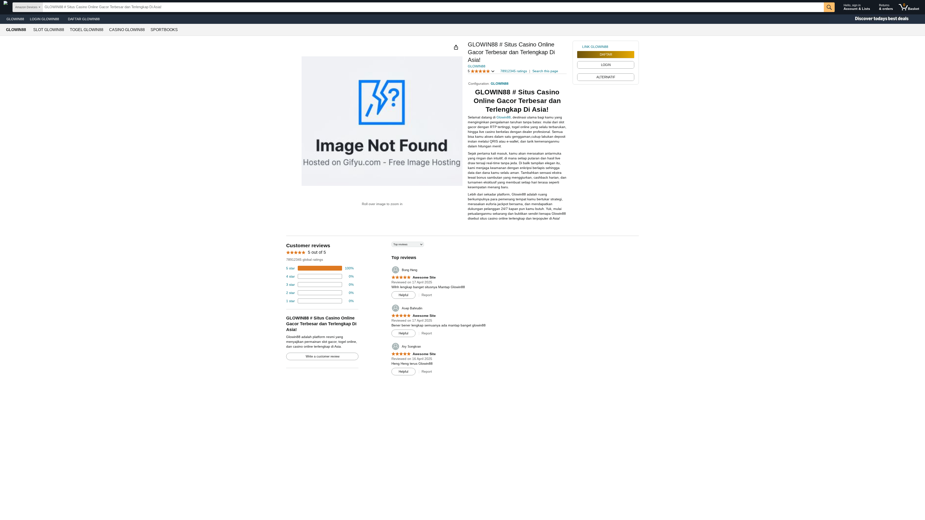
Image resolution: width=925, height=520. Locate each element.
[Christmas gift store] (877, 19)
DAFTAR (606, 54)
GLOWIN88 (15, 19)
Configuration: (479, 83)
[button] (456, 47)
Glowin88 (503, 117)
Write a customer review (322, 356)
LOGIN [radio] (606, 65)
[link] (579, 46)
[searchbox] (433, 7)
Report (427, 295)
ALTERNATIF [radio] (605, 77)
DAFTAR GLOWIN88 (84, 19)
